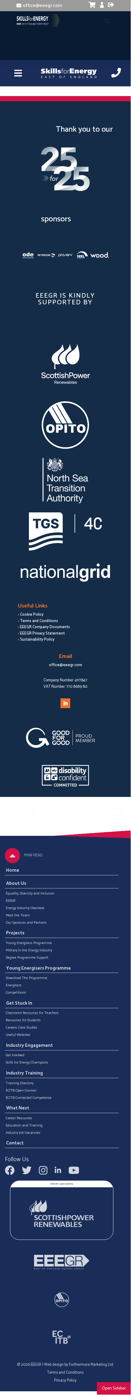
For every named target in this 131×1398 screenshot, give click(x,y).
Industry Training (24, 1073)
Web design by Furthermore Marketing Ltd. (79, 1365)
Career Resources (19, 1118)
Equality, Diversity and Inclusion (30, 893)
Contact (15, 1143)
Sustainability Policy (37, 639)
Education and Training (24, 1125)
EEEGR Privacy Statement (42, 633)
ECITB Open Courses (21, 1090)
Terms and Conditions (39, 621)
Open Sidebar (114, 1388)
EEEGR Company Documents (45, 627)
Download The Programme (26, 978)
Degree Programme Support (27, 957)
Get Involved (15, 1055)
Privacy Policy (65, 1380)
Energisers (14, 985)
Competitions (16, 992)
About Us (16, 883)
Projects (15, 933)
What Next (17, 1108)
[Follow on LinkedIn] (65, 703)
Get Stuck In (19, 1003)
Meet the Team (18, 915)
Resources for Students (23, 1020)
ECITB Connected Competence (29, 1098)
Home (12, 870)
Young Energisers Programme (29, 943)
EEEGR (11, 901)
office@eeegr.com (42, 6)
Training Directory (19, 1083)
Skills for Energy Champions (27, 1062)
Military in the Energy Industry (29, 950)
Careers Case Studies (21, 1027)
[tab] (12, 855)
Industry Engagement (29, 1045)
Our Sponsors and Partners (26, 923)
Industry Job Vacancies (23, 1133)
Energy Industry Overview (25, 908)
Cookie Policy (31, 614)
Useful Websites (18, 1035)
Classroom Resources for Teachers (32, 1013)
